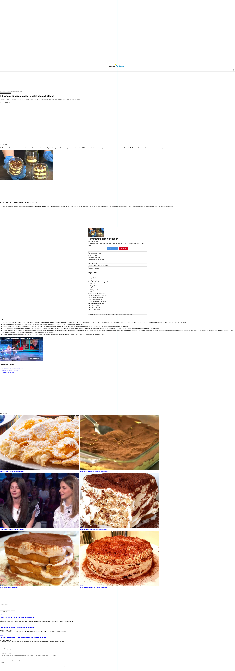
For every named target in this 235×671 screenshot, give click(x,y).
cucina (4, 91)
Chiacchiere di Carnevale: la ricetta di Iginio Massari (12, 471)
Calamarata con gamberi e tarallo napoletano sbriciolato (17, 627)
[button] (233, 70)
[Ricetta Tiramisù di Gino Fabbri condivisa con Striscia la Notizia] (119, 442)
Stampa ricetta (113, 249)
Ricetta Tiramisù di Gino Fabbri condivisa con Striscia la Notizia (94, 471)
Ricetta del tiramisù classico (10, 370)
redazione (6, 102)
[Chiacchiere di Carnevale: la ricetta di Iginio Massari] (39, 442)
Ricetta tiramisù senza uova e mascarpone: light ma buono (93, 529)
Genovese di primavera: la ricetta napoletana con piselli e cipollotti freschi (23, 638)
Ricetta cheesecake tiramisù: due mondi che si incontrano (93, 587)
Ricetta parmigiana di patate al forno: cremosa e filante (17, 617)
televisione (2, 527)
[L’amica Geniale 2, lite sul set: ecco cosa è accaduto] (39, 500)
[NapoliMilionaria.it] (117, 65)
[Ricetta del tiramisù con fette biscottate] (39, 558)
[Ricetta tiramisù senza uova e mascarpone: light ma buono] (119, 500)
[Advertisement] (29, 80)
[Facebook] (231, 61)
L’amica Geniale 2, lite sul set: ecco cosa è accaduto (12, 529)
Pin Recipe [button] (124, 249)
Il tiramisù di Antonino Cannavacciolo (12, 368)
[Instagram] (232, 61)
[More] (21, 107)
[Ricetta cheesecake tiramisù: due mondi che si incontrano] (119, 558)
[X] (234, 61)
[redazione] (1, 102)
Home (1, 91)
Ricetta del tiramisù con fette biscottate (9, 587)
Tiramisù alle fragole (8, 372)
